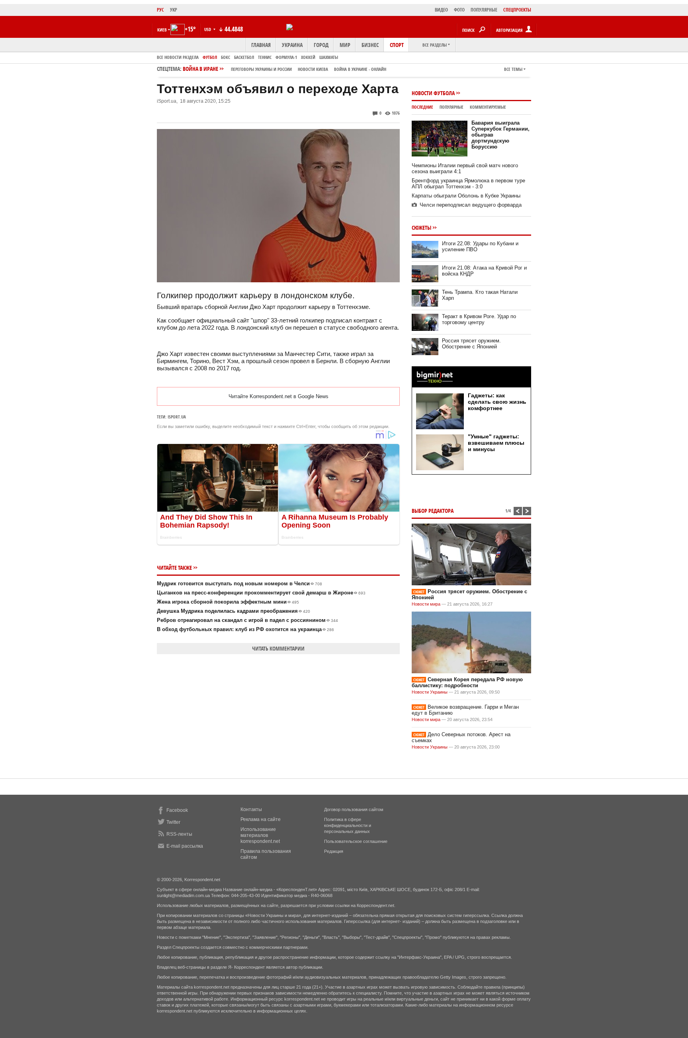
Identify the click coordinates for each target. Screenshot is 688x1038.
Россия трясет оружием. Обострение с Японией (471, 344)
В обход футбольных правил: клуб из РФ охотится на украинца (245, 629)
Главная (261, 45)
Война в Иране (284, 68)
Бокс (225, 57)
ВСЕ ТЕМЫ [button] (513, 69)
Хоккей (308, 57)
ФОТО (459, 9)
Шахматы (328, 57)
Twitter (173, 822)
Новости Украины (430, 692)
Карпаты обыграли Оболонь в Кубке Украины (466, 196)
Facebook (177, 810)
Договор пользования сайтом (353, 809)
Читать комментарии (278, 648)
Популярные (451, 107)
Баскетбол (244, 57)
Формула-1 (286, 57)
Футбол (210, 57)
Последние (422, 107)
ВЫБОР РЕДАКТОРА (432, 510)
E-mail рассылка (184, 846)
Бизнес (370, 45)
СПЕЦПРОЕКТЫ (517, 9)
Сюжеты (421, 227)
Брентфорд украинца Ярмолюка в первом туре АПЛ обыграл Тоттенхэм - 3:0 (468, 184)
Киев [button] (162, 30)
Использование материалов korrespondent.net (260, 835)
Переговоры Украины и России (261, 69)
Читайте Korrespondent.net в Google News (278, 396)
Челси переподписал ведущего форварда (471, 205)
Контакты (251, 809)
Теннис (265, 57)
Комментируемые (488, 107)
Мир (345, 45)
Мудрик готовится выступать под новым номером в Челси (239, 583)
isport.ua (177, 417)
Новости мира (426, 604)
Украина (292, 45)
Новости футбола (433, 93)
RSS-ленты (179, 834)
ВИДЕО (441, 9)
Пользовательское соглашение (355, 841)
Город (321, 45)
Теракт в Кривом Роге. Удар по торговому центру (479, 319)
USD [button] (208, 29)
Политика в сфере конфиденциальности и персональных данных (347, 825)
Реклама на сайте (260, 819)
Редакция (333, 851)
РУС (160, 9)
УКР (173, 9)
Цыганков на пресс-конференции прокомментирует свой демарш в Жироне (261, 593)
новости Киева (313, 69)
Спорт (397, 45)
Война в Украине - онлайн (360, 69)
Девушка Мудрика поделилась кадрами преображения (233, 611)
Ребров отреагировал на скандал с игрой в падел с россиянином (247, 620)
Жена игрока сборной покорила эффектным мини (228, 602)
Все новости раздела (178, 57)
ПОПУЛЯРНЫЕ (484, 9)
